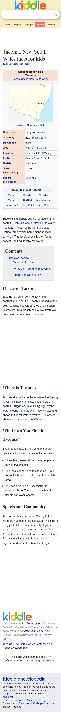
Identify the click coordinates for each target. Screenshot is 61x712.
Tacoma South (11, 205)
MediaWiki (8, 696)
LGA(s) (7, 158)
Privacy (41, 700)
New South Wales (39, 79)
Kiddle (6, 700)
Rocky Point (27, 205)
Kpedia (40, 24)
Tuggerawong (43, 200)
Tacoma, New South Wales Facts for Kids (27, 644)
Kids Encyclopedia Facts (16, 63)
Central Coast (20, 79)
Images (17, 24)
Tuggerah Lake (23, 406)
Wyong (47, 153)
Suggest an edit (44, 660)
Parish (7, 163)
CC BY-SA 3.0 (39, 683)
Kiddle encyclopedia (34, 623)
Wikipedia (8, 693)
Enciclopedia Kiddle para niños (35, 703)
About (30, 700)
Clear (48, 14)
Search (55, 14)
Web (8, 24)
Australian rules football (17, 534)
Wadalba (27, 195)
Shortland (30, 177)
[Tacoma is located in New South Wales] (30, 101)
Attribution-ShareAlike (37, 631)
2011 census (38, 132)
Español (51, 24)
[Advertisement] (30, 37)
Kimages (29, 24)
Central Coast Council (37, 158)
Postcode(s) (10, 142)
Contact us (8, 703)
